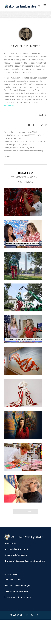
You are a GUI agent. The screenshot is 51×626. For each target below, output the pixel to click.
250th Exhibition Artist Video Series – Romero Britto (25, 464)
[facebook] (33, 125)
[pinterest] (37, 125)
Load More (25, 511)
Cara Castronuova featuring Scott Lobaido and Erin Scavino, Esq (25, 241)
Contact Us (10, 543)
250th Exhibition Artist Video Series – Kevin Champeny (25, 495)
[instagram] (46, 125)
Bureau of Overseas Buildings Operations (25, 561)
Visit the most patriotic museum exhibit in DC (25, 432)
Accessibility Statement (16, 549)
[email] (29, 125)
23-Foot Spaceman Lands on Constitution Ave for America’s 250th (25, 272)
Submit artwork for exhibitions (17, 597)
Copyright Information (16, 555)
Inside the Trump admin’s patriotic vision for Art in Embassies (25, 400)
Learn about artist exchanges (17, 585)
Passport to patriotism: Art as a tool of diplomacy (25, 336)
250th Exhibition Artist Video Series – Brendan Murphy (25, 209)
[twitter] (42, 125)
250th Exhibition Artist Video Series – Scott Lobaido (25, 368)
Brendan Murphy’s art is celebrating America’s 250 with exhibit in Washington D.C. (25, 303)
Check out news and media (16, 591)
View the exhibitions (13, 579)
